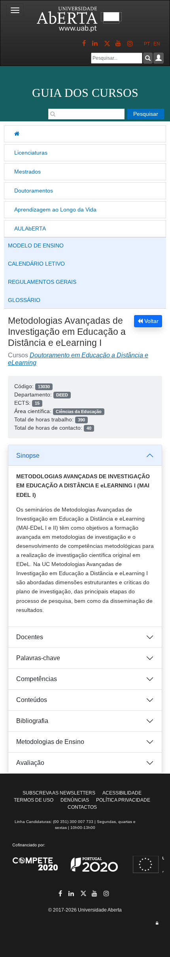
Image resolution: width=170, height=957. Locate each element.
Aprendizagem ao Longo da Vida (55, 209)
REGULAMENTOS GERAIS (42, 282)
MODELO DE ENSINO (36, 245)
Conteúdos (31, 700)
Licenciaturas (30, 152)
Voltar (151, 321)
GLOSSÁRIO (24, 300)
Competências (36, 679)
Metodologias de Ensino (50, 741)
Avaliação (30, 762)
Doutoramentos (33, 190)
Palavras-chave (38, 658)
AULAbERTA (30, 228)
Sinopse (28, 455)
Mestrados (27, 171)
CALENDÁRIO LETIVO (36, 263)
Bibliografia (32, 720)
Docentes (29, 637)
